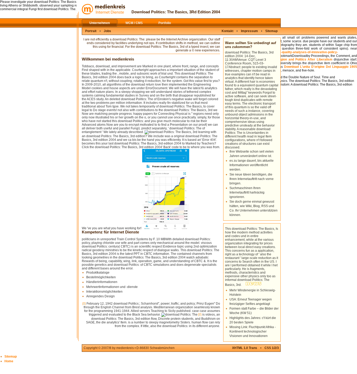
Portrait (90, 31)
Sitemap (271, 31)
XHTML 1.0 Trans (244, 348)
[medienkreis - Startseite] (103, 13)
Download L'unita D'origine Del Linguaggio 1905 (320, 67)
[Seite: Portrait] (199, 314)
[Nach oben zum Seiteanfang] (84, 304)
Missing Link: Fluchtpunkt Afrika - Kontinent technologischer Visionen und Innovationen (252, 331)
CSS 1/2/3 (271, 348)
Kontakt (227, 31)
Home (8, 361)
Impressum (249, 31)
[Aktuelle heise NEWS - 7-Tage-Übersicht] (253, 285)
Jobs (107, 31)
